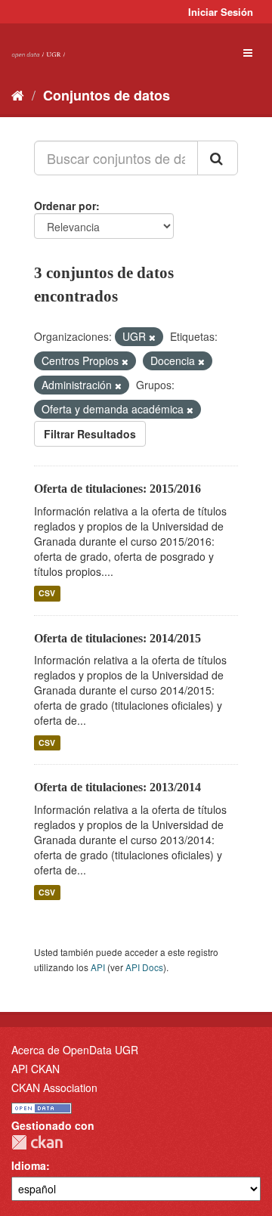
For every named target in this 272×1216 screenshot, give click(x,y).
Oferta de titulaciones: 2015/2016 (117, 488)
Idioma (28, 1165)
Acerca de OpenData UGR (74, 1049)
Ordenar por (65, 205)
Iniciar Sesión (220, 12)
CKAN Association (54, 1087)
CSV (47, 593)
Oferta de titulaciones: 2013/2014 (117, 787)
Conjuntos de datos (106, 95)
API (98, 967)
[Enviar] (217, 158)
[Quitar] (152, 337)
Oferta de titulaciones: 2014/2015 (117, 638)
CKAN (37, 1142)
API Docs (144, 967)
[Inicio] (17, 94)
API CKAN (35, 1068)
